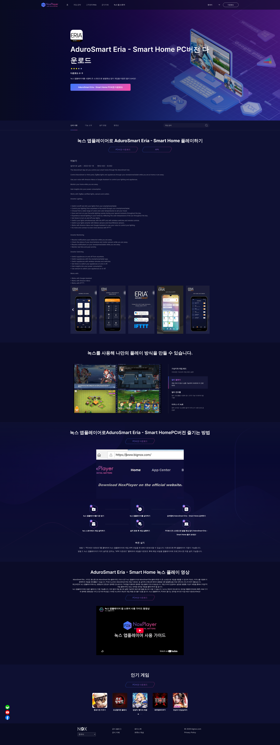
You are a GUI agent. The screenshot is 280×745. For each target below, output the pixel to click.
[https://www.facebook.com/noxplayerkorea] (7, 717)
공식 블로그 (116, 729)
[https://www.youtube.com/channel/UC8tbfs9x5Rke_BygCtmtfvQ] (7, 712)
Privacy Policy (190, 732)
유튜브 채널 (139, 732)
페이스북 (138, 729)
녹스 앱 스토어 (119, 5)
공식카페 (105, 5)
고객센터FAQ (91, 5)
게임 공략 (77, 5)
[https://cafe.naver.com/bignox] (7, 707)
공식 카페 (116, 732)
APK (157, 149)
